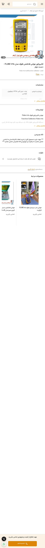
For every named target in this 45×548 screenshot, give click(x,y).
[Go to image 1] (4, 57)
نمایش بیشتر (40, 101)
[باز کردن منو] (41, 4)
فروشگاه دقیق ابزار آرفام (36, 11)
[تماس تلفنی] (4, 539)
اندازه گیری (23, 11)
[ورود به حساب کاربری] (9, 4)
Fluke (37, 74)
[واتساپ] (4, 544)
